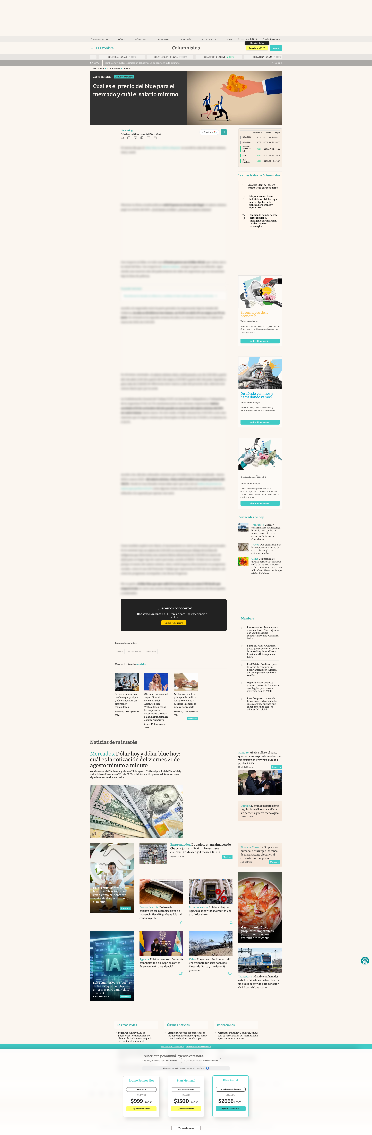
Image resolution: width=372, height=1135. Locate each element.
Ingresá (276, 48)
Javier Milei (163, 39)
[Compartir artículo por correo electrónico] (148, 138)
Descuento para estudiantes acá (198, 1046)
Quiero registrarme (173, 623)
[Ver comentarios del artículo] (155, 138)
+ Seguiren (210, 133)
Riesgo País (185, 39)
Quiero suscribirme (141, 1109)
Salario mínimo (134, 651)
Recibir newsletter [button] (261, 341)
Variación (256, 133)
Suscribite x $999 (257, 48)
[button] (365, 961)
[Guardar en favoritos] (224, 132)
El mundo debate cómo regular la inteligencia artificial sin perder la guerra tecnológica (264, 221)
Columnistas (114, 68)
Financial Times (253, 476)
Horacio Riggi (127, 130)
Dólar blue (141, 39)
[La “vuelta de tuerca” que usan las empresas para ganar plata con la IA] (112, 966)
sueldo (127, 68)
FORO (229, 39)
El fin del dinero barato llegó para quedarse (263, 186)
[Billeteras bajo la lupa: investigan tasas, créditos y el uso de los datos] (211, 891)
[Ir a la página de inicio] (105, 48)
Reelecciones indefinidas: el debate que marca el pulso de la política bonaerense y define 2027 (263, 202)
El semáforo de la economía (254, 314)
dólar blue (151, 651)
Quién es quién (208, 39)
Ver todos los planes (186, 1128)
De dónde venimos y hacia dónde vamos (260, 395)
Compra (277, 133)
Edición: (270, 39)
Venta (268, 133)
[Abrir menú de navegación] (92, 48)
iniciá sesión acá (210, 1060)
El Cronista (98, 68)
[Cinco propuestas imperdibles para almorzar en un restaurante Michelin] (260, 907)
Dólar (121, 39)
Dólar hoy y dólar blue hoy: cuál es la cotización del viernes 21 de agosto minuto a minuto (254, 62)
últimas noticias (99, 39)
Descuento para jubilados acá (172, 1046)
